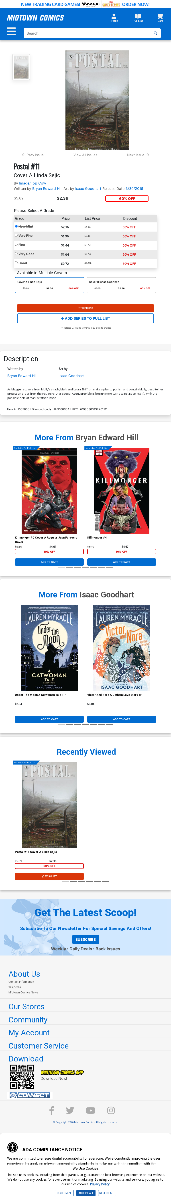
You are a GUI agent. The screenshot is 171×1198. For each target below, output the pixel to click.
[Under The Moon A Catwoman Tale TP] (49, 648)
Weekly (58, 948)
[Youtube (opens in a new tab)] (91, 1112)
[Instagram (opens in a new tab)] (111, 1112)
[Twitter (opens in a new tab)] (69, 1112)
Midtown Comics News (23, 992)
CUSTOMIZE (64, 1193)
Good (22, 263)
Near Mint (25, 226)
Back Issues (108, 948)
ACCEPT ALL (86, 1193)
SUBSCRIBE (85, 939)
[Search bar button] (155, 33)
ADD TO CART (49, 562)
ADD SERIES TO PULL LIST (87, 318)
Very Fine (25, 235)
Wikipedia (14, 987)
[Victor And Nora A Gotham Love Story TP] (121, 648)
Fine (21, 245)
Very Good (26, 254)
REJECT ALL (106, 1193)
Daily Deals (80, 948)
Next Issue (135, 155)
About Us (24, 974)
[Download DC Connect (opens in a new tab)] (87, 1095)
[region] (17, 496)
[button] (113, 19)
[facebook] (51, 1112)
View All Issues (85, 155)
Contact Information (21, 981)
